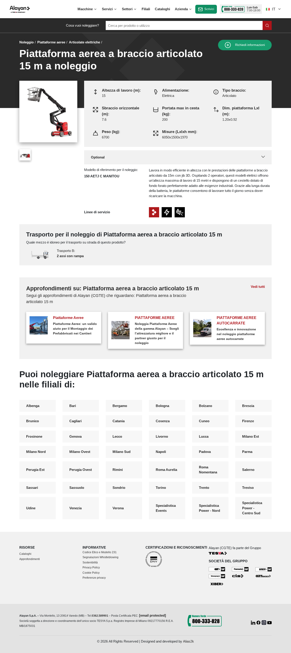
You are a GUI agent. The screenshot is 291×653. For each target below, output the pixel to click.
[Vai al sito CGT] (217, 569)
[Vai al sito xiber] (217, 584)
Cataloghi (162, 9)
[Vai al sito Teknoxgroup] (217, 576)
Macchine (86, 9)
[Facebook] (259, 622)
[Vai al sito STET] (263, 569)
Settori (127, 9)
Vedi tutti (258, 287)
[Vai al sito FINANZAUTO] (240, 569)
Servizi (108, 9)
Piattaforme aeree (51, 42)
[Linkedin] (253, 622)
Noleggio (26, 42)
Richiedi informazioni (249, 45)
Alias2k (188, 641)
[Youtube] (269, 622)
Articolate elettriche (84, 42)
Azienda (182, 9)
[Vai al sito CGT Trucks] (263, 576)
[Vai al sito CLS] (240, 576)
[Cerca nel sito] (267, 25)
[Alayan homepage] (20, 9)
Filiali (146, 9)
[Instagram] (264, 622)
